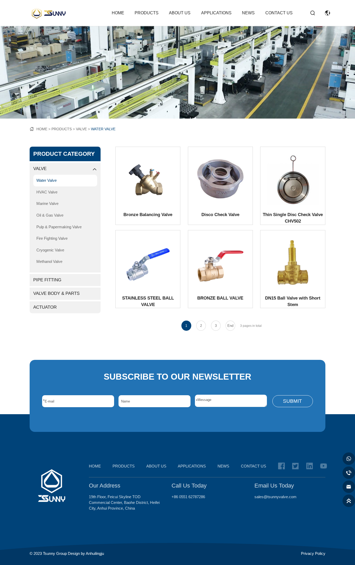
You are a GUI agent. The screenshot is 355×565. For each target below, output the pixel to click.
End (230, 326)
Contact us (279, 13)
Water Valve (103, 129)
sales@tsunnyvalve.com (275, 497)
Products (147, 13)
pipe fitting (47, 279)
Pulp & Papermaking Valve (59, 227)
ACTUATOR (45, 307)
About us (179, 13)
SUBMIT (292, 401)
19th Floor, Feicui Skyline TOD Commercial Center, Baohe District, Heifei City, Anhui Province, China (124, 503)
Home (118, 13)
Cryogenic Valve (50, 250)
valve (81, 129)
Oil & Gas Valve (49, 215)
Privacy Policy (313, 553)
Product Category (64, 154)
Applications (216, 13)
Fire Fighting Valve (52, 238)
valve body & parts (56, 293)
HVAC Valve (46, 192)
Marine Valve (47, 204)
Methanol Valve (49, 261)
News (248, 13)
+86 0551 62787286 (188, 497)
